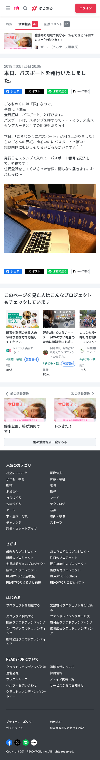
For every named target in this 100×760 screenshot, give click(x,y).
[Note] (34, 742)
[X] (17, 742)
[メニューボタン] (8, 8)
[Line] (26, 742)
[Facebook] (9, 742)
